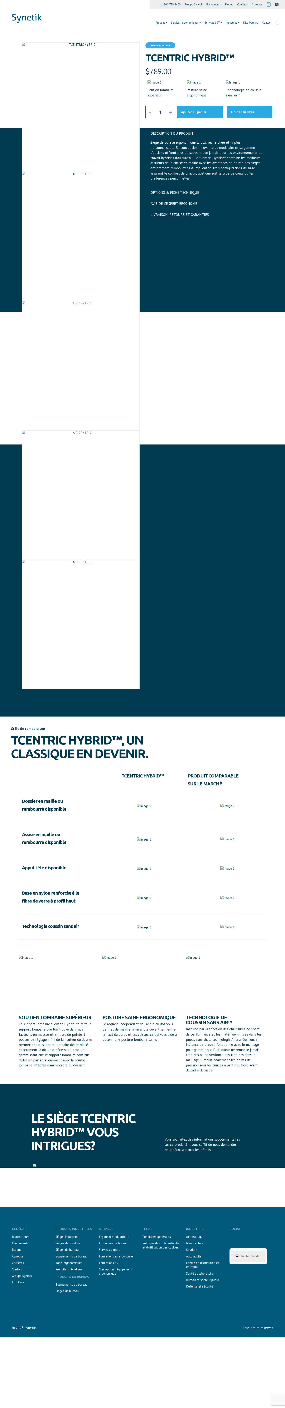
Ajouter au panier (193, 112)
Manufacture (195, 1243)
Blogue (229, 4)
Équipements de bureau (71, 1256)
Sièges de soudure (67, 1243)
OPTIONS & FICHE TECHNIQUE (175, 192)
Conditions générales (156, 1237)
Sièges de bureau (67, 1250)
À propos (257, 4)
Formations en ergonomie (116, 1256)
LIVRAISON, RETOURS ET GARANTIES (180, 214)
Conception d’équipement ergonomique (115, 1271)
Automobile (194, 1256)
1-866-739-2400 (170, 4)
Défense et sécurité (199, 1286)
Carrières (242, 4)
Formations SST (109, 1263)
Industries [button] (231, 22)
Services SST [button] (212, 22)
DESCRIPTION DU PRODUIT (172, 133)
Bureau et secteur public (202, 1280)
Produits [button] (160, 22)
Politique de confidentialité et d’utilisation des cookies (160, 1245)
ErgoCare (18, 1282)
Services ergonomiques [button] (185, 22)
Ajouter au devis (242, 112)
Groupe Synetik (193, 4)
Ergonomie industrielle (114, 1237)
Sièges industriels (67, 1237)
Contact (17, 1269)
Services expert (109, 1250)
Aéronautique (195, 1237)
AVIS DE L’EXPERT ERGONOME (174, 203)
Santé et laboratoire (200, 1273)
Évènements (213, 4)
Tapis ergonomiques (68, 1263)
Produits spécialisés (68, 1269)
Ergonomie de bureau (113, 1243)
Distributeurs (250, 22)
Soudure (191, 1250)
